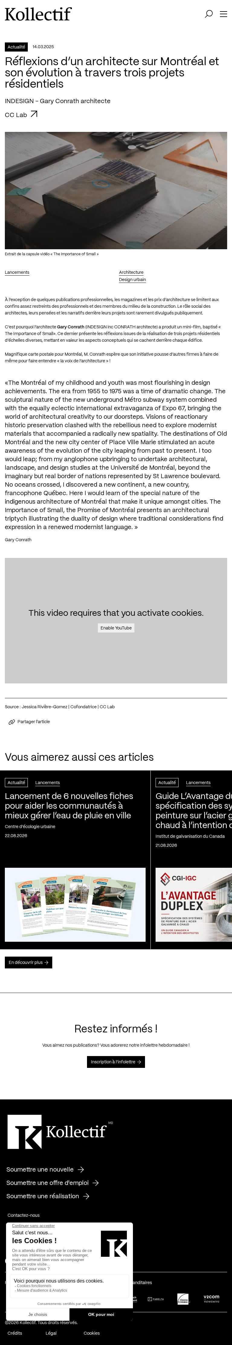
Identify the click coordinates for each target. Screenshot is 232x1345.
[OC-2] (184, 1299)
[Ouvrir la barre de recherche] (209, 14)
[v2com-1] (211, 1299)
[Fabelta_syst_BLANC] (156, 1299)
